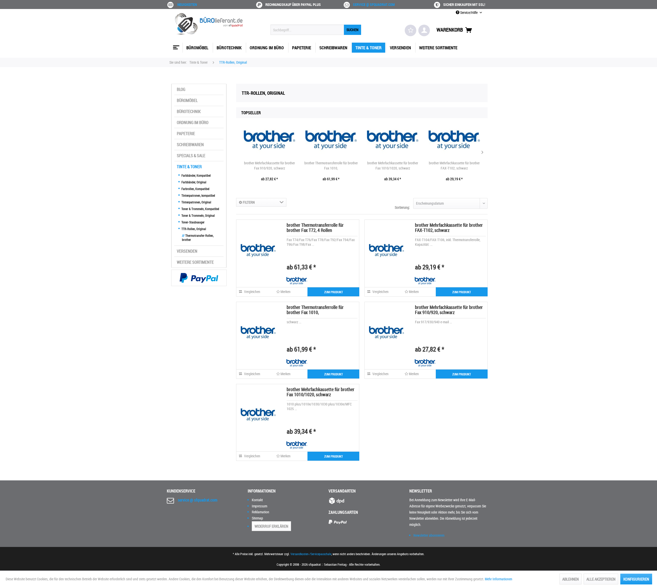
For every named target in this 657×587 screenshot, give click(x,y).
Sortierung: (402, 207)
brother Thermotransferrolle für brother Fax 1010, (331, 165)
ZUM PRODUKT (333, 292)
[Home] (175, 45)
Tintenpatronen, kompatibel (198, 195)
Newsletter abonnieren (429, 535)
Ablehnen (570, 579)
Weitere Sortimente (195, 262)
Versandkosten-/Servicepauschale (311, 554)
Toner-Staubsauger (193, 222)
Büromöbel (187, 100)
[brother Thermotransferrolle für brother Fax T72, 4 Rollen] (258, 250)
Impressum (259, 506)
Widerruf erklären (271, 526)
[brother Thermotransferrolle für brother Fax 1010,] (331, 140)
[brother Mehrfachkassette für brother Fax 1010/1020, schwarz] (393, 140)
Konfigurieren (636, 579)
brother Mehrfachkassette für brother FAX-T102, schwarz (454, 165)
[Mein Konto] (424, 30)
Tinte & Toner (189, 166)
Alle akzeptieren (600, 579)
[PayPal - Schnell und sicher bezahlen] (199, 278)
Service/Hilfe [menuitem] (468, 12)
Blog (181, 89)
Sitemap (257, 518)
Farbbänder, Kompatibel (196, 175)
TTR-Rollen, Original (193, 229)
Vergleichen (251, 291)
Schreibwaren (190, 144)
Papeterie (186, 133)
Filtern (248, 202)
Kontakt (257, 499)
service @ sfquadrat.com (374, 4)
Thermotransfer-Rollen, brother (198, 237)
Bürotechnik (189, 111)
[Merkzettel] (410, 30)
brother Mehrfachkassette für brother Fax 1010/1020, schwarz (392, 165)
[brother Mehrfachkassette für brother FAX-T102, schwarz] (454, 140)
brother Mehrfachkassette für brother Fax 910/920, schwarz (269, 165)
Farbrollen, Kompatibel (195, 189)
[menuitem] (315, 30)
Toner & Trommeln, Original (198, 215)
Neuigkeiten (187, 4)
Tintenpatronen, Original (196, 202)
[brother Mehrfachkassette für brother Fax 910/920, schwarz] (269, 140)
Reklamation (260, 511)
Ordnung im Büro (192, 122)
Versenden (187, 251)
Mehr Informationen (498, 578)
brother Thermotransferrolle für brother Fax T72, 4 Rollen (315, 227)
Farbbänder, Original (193, 182)
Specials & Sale (191, 155)
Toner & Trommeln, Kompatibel (200, 209)
